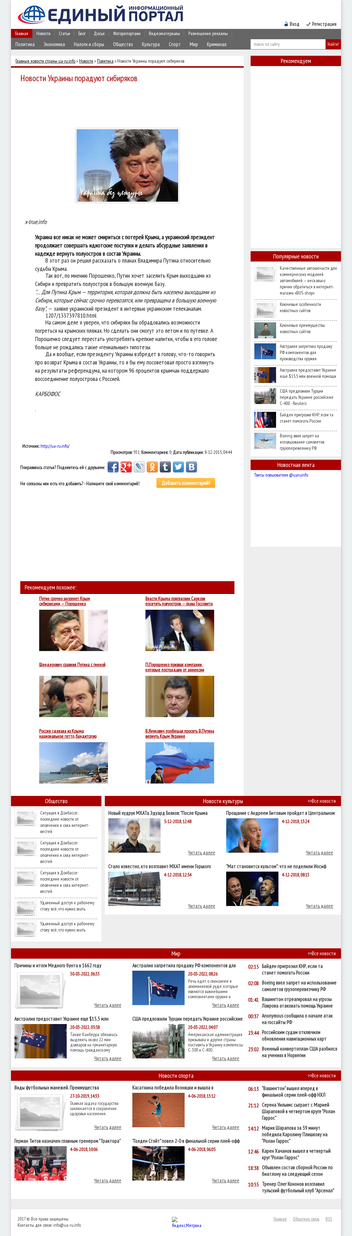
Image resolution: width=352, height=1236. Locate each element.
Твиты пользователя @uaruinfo (281, 475)
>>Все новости (322, 801)
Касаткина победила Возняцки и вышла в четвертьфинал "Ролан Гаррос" (172, 1087)
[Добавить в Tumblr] (165, 466)
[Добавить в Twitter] (178, 466)
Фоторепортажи (127, 33)
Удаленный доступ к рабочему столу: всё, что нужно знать (67, 905)
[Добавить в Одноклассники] (152, 466)
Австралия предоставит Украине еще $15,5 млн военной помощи (308, 373)
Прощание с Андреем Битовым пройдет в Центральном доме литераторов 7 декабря (280, 813)
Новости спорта (176, 1075)
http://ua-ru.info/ (55, 446)
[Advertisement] (129, 103)
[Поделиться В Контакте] (191, 466)
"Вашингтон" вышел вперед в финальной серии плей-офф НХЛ (294, 1091)
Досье (99, 33)
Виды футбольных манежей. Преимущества (56, 1087)
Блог (82, 33)
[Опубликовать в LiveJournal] (139, 466)
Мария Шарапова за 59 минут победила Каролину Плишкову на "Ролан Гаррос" (295, 1134)
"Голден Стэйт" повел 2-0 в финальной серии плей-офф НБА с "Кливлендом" (186, 1140)
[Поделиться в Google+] (126, 466)
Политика (25, 44)
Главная (21, 33)
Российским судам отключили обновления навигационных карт (294, 1035)
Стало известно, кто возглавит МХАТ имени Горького (159, 866)
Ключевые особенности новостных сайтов (300, 307)
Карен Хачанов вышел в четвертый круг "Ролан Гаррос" (296, 1154)
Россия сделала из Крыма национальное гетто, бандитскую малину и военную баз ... (68, 733)
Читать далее (201, 852)
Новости (43, 33)
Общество (123, 44)
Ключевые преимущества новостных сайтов (302, 328)
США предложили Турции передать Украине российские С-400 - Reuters (306, 397)
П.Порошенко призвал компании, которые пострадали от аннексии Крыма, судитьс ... (174, 667)
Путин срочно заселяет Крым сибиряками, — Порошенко (64, 601)
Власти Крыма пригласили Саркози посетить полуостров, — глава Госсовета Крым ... (179, 601)
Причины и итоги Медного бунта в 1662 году (57, 965)
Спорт (175, 44)
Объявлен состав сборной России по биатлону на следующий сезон (297, 1170)
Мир (194, 44)
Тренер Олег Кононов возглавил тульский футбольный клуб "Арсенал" (298, 1187)
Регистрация (324, 24)
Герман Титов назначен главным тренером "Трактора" (67, 1140)
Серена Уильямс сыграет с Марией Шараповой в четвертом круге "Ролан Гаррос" (298, 1111)
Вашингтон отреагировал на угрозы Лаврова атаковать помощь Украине (297, 1002)
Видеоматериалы (164, 33)
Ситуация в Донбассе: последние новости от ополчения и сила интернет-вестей (64, 822)
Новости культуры (223, 801)
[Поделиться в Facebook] (113, 466)
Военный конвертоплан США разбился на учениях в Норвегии (299, 1051)
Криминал (217, 44)
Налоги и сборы (89, 44)
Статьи (64, 33)
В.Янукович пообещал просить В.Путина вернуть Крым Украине (179, 733)
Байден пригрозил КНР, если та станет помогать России (306, 418)
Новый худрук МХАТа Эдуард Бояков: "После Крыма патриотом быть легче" (158, 813)
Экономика (54, 44)
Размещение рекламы (208, 33)
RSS (329, 1219)
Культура (151, 44)
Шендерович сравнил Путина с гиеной (72, 665)
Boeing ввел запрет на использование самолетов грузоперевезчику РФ (302, 442)
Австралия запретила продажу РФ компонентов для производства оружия (306, 352)
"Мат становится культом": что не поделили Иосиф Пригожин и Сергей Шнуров (276, 866)
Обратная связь (306, 1219)
